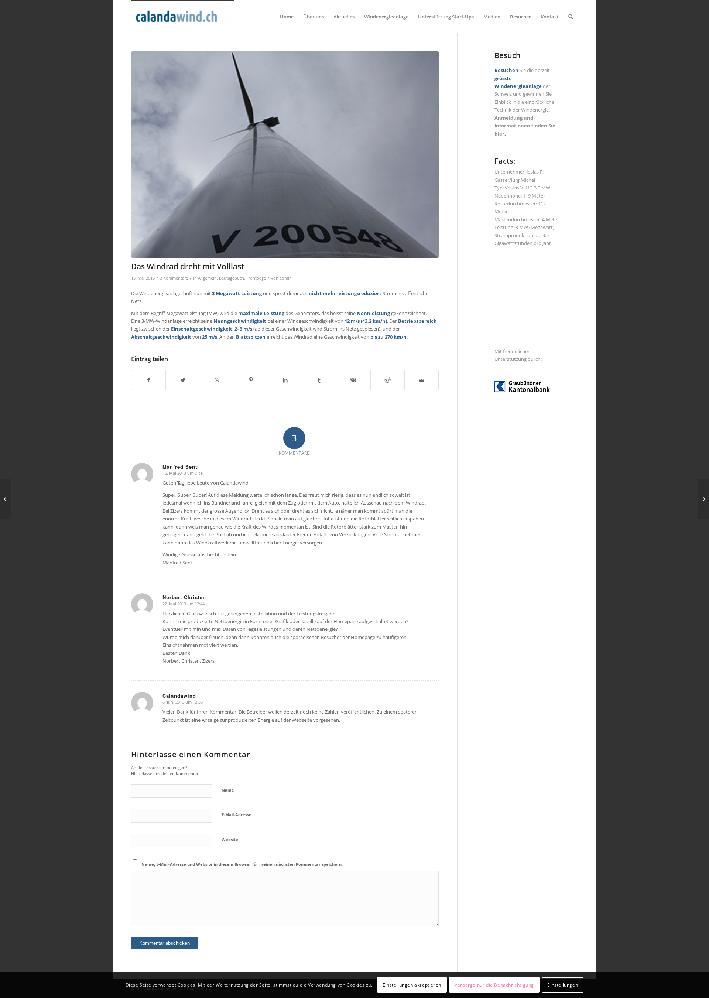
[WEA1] (285, 154)
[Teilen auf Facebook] (148, 380)
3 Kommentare (174, 278)
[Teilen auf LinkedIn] (285, 380)
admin (286, 278)
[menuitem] (286, 16)
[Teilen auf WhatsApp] (217, 380)
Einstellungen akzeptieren (412, 985)
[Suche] (571, 16)
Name (228, 790)
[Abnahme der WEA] (703, 499)
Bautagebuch (231, 278)
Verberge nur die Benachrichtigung (494, 985)
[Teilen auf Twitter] (182, 380)
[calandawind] (182, 16)
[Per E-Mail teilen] (421, 380)
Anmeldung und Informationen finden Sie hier (524, 126)
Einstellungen (562, 985)
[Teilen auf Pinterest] (251, 380)
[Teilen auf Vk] (353, 380)
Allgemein (207, 278)
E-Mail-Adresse (236, 814)
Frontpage (256, 278)
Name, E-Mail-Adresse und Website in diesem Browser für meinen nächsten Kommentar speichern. (242, 864)
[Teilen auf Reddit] (387, 380)
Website (230, 839)
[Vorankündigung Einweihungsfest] (5, 499)
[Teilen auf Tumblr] (319, 380)
